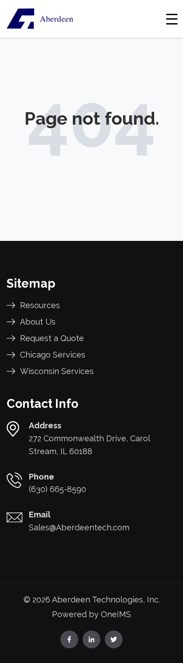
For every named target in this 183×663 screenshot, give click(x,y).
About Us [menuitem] (38, 321)
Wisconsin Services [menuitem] (57, 371)
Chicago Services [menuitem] (52, 354)
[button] (172, 18)
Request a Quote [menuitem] (52, 338)
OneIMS (116, 614)
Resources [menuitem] (40, 305)
